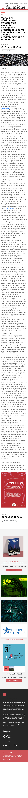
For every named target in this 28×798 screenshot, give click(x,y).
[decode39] (14, 741)
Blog (2, 14)
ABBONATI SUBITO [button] (14, 570)
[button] (3, 7)
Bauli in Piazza (8, 208)
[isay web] (9, 759)
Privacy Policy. (12, 758)
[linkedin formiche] (11, 752)
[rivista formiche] (14, 658)
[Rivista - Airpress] (14, 736)
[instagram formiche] (8, 752)
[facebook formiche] (3, 752)
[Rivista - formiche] (14, 731)
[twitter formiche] (6, 752)
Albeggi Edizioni (6, 108)
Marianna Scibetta (6, 41)
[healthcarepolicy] (14, 745)
